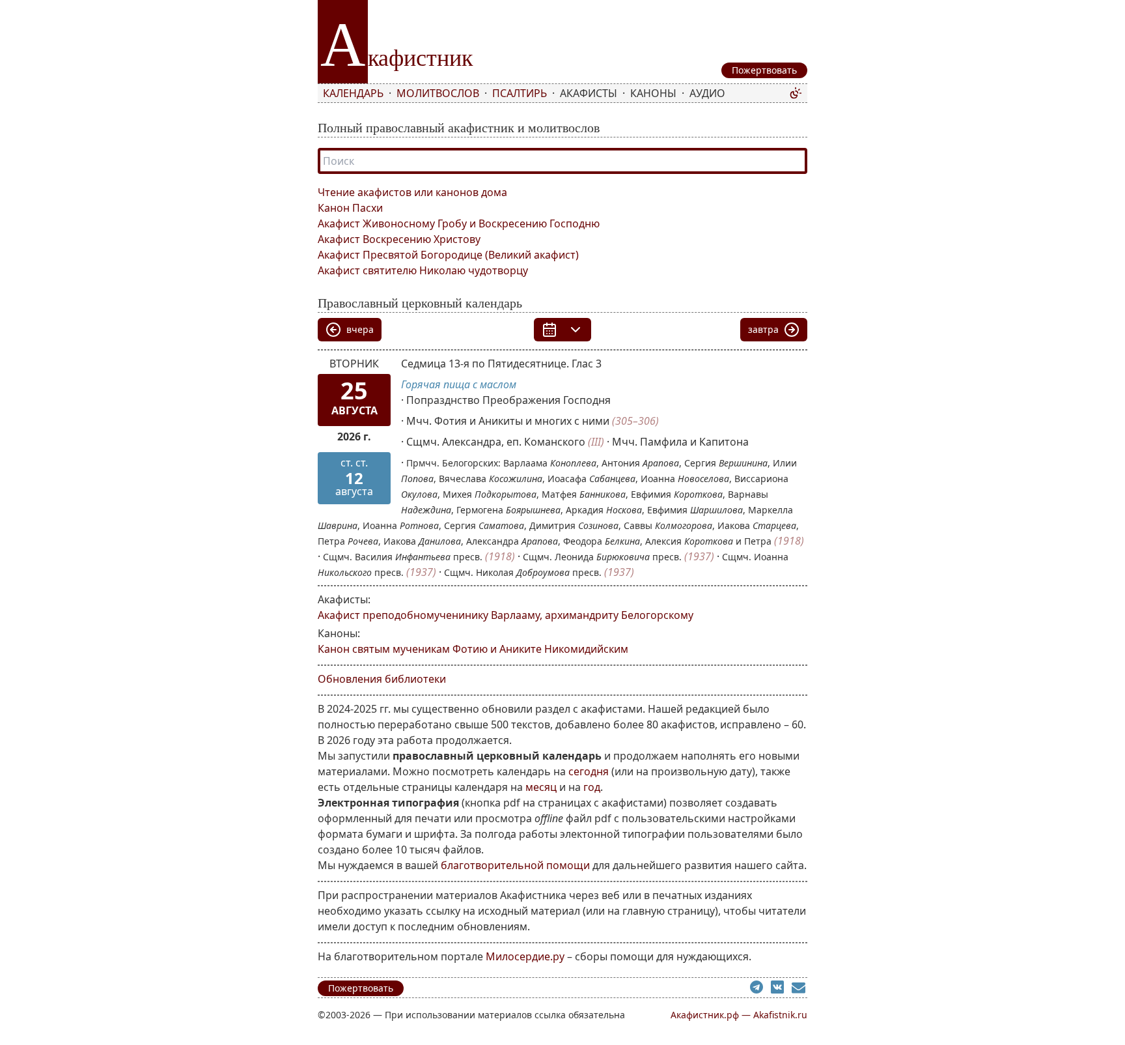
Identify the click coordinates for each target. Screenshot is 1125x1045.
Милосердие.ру (525, 956)
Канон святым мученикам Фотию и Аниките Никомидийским (473, 649)
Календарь (353, 93)
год (591, 787)
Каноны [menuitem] (653, 93)
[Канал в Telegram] (760, 989)
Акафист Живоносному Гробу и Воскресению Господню (459, 223)
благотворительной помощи (515, 865)
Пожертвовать (360, 988)
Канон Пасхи (350, 208)
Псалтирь (519, 93)
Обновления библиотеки (382, 679)
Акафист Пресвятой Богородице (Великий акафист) (448, 255)
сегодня (588, 771)
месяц (541, 787)
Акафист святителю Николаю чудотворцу (423, 270)
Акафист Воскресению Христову (399, 239)
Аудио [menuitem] (707, 93)
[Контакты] (799, 989)
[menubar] (553, 93)
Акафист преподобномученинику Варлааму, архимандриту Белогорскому (505, 615)
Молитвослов (437, 93)
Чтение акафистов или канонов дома (412, 192)
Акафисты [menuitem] (588, 93)
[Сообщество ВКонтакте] (781, 989)
